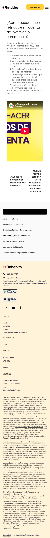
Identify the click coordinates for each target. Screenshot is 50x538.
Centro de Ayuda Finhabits (12, 390)
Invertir (5, 322)
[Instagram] (6, 307)
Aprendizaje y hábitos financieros (16, 235)
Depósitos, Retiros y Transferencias (17, 229)
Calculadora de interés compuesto (15, 332)
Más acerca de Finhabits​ (13, 246)
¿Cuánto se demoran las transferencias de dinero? (17, 181)
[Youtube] (13, 307)
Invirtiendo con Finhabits (13, 224)
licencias (37, 445)
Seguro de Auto (8, 357)
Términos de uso (21, 426)
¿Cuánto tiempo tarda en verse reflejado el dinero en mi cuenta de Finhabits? (34, 181)
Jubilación (6, 326)
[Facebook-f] (20, 307)
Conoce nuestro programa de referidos (19, 252)
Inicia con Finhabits (11, 218)
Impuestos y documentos (13, 241)
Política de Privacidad (10, 380)
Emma (5, 344)
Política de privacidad (35, 426)
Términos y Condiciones (11, 383)
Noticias (6, 367)
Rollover (6, 329)
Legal (5, 387)
